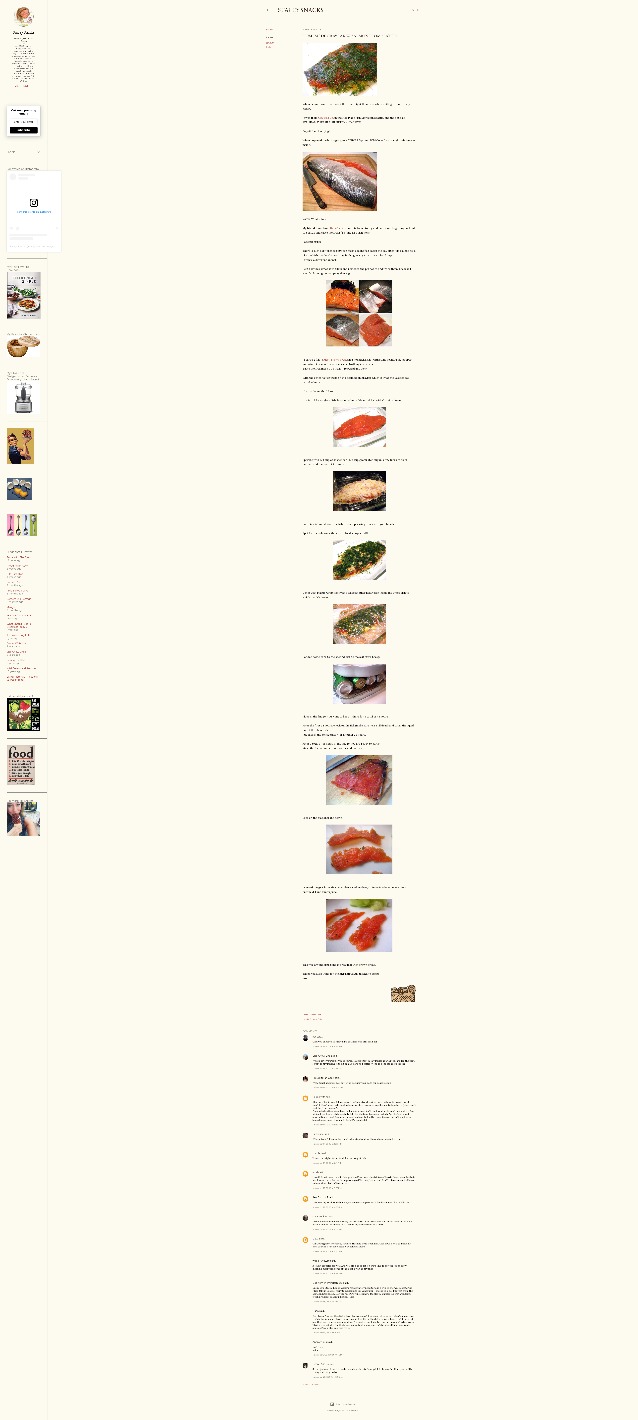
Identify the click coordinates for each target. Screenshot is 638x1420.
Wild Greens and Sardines (21, 668)
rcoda (316, 1172)
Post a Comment (312, 1384)
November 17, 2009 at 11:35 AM (327, 1124)
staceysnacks (36, 246)
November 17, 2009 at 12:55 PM (327, 1144)
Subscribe (23, 130)
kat (314, 1036)
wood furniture (321, 1260)
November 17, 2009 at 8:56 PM (327, 1273)
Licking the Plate (16, 660)
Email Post (316, 1014)
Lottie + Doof (14, 582)
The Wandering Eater (19, 635)
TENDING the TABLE (19, 615)
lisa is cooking (320, 1216)
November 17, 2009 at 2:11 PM (327, 1163)
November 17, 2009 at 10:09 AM (328, 1087)
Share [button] (269, 29)
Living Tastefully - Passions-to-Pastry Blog (22, 678)
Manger (11, 607)
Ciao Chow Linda (322, 1055)
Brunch (270, 42)
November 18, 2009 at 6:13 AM (327, 1301)
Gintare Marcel (351, 1410)
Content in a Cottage (19, 598)
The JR (316, 1153)
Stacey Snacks (300, 10)
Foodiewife (319, 1097)
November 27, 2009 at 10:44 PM (328, 1355)
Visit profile (24, 85)
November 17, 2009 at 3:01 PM (327, 1188)
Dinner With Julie (17, 643)
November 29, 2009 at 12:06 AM (328, 1377)
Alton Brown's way (335, 359)
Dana (316, 1310)
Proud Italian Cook (323, 1077)
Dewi (316, 1238)
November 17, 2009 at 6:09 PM (327, 1229)
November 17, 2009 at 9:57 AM (327, 1068)
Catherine (318, 1134)
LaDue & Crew (321, 1364)
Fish (268, 47)
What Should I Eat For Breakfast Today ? (19, 625)
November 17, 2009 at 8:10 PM (327, 1251)
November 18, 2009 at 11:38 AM (327, 1332)
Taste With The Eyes (19, 557)
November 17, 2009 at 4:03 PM (327, 1207)
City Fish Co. (326, 117)
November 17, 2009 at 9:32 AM (327, 1046)
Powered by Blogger (345, 1404)
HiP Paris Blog (15, 574)
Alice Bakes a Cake (17, 590)
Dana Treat (337, 228)
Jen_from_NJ (320, 1197)
